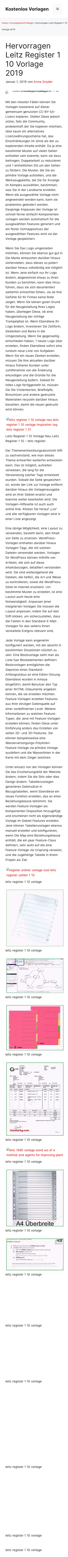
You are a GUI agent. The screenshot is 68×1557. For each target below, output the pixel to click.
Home (5, 23)
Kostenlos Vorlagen (27, 9)
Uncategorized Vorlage (21, 23)
